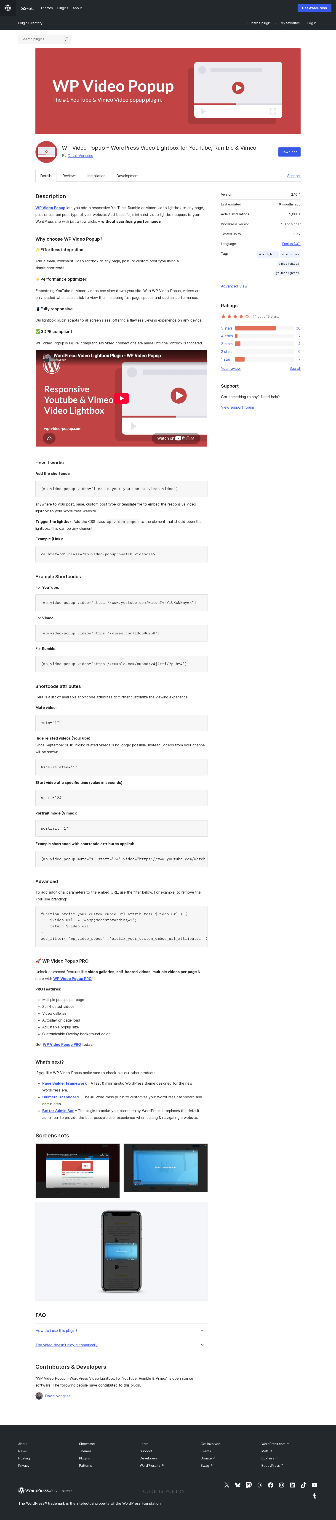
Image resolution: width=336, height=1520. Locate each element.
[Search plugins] (66, 39)
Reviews (69, 175)
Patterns (85, 1465)
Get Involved (210, 1444)
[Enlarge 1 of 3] (113, 1149)
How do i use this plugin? (56, 1330)
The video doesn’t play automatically (66, 1345)
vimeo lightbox (289, 263)
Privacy (23, 1465)
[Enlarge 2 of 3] (201, 1149)
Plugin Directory (30, 23)
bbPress (269, 1458)
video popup (290, 254)
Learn (144, 1444)
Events (206, 1451)
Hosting (24, 1458)
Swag (207, 1465)
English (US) (291, 244)
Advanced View (234, 286)
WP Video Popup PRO (72, 978)
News (22, 1451)
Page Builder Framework (64, 1083)
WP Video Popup (50, 207)
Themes (85, 1451)
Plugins (84, 1458)
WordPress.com (275, 1444)
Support (294, 175)
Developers (149, 1458)
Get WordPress (314, 8)
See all (295, 368)
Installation (96, 175)
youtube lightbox (287, 273)
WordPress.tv (152, 1465)
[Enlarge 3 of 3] (201, 1208)
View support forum (237, 407)
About (22, 1444)
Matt (266, 1451)
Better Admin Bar (58, 1110)
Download (289, 152)
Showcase (87, 1444)
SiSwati (67, 1491)
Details (46, 175)
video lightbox (268, 254)
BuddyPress (272, 1465)
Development (127, 175)
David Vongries (80, 155)
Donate (208, 1458)
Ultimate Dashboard (60, 1097)
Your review (231, 368)
